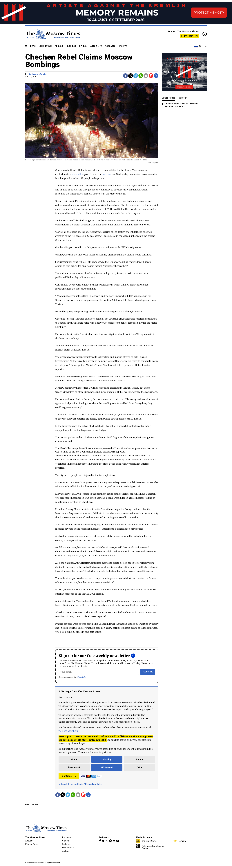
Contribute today (189, 36)
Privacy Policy (82, 677)
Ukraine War (45, 46)
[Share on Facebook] (125, 75)
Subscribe (147, 672)
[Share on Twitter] (130, 75)
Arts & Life (96, 46)
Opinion (83, 46)
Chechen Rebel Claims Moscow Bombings (79, 61)
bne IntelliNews (149, 841)
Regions (59, 46)
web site (107, 174)
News (33, 46)
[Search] (206, 46)
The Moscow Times (35, 837)
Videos (65, 840)
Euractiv (182, 841)
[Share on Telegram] (135, 75)
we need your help (68, 731)
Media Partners (144, 837)
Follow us (104, 837)
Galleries (66, 844)
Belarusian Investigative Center (153, 847)
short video (78, 174)
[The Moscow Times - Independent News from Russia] (52, 34)
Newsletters (68, 847)
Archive (123, 46)
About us (29, 840)
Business (71, 46)
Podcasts (110, 46)
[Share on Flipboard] (151, 75)
